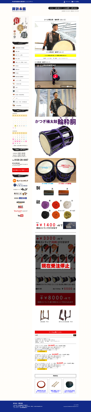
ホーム (51, 8)
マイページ (67, 1)
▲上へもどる (76, 404)
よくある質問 (66, 8)
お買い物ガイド (58, 8)
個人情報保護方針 (23, 407)
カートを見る (76, 1)
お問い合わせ (74, 8)
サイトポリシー (17, 407)
